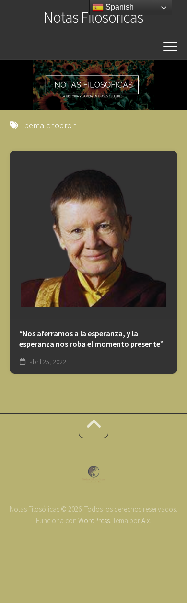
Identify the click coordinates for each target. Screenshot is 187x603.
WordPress (94, 520)
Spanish (119, 7)
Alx (145, 520)
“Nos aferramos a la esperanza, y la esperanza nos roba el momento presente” (91, 339)
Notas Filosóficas (93, 17)
